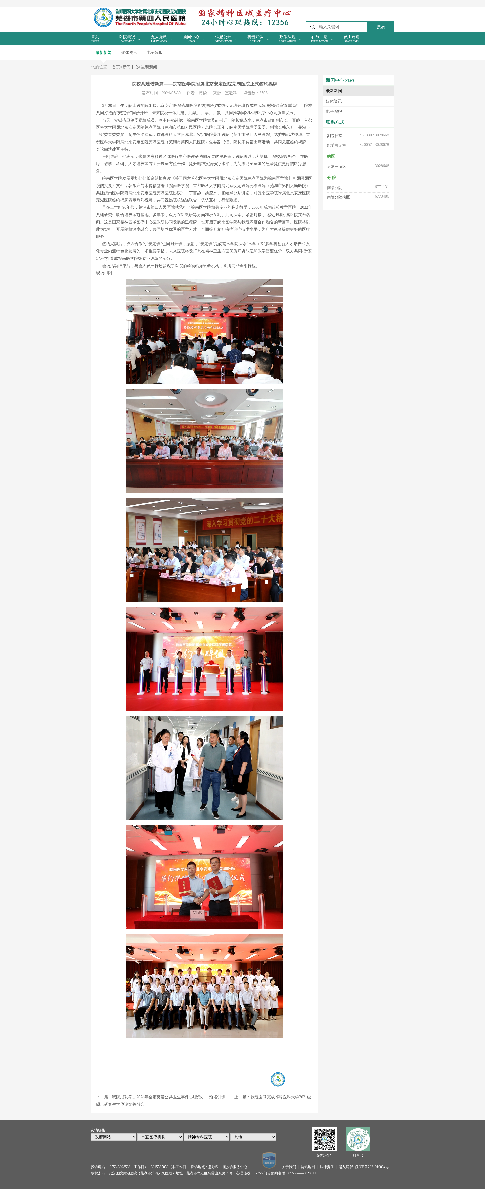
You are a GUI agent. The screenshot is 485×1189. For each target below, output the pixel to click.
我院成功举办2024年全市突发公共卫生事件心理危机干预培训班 (168, 1097)
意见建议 (346, 1167)
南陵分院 (334, 175)
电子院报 (155, 52)
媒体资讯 (129, 52)
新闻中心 (131, 67)
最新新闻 (103, 52)
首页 (117, 67)
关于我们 (289, 1167)
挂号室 (332, 205)
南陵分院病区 (338, 184)
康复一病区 (336, 153)
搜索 (381, 27)
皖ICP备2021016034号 (372, 1167)
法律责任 (327, 1167)
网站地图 (308, 1167)
